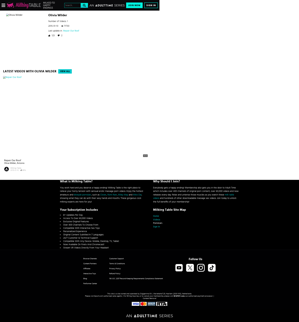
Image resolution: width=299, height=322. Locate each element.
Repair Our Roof (71, 31)
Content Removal (149, 298)
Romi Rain (112, 195)
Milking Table (15, 168)
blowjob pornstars (82, 195)
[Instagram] (201, 268)
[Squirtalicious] (24, 5)
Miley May (123, 195)
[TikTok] (212, 268)
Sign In (151, 5)
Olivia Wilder (10, 163)
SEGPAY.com (179, 296)
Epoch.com (98, 296)
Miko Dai (137, 195)
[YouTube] (179, 268)
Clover (103, 195)
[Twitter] (190, 268)
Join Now (134, 5)
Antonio (20, 163)
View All (65, 71)
